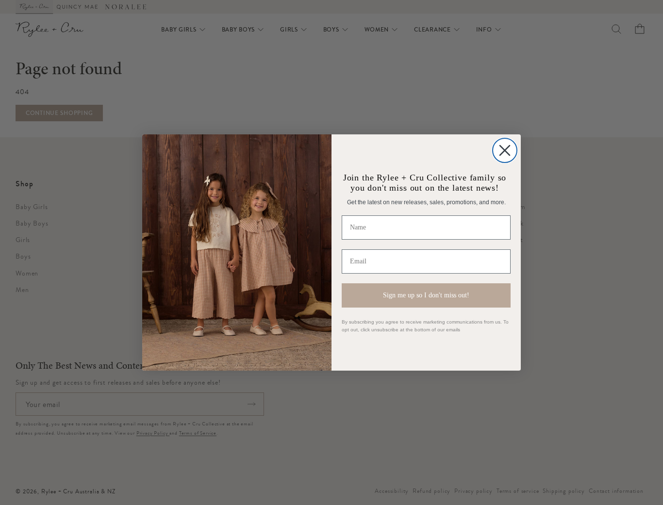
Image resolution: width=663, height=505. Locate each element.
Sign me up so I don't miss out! (426, 295)
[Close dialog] (505, 150)
